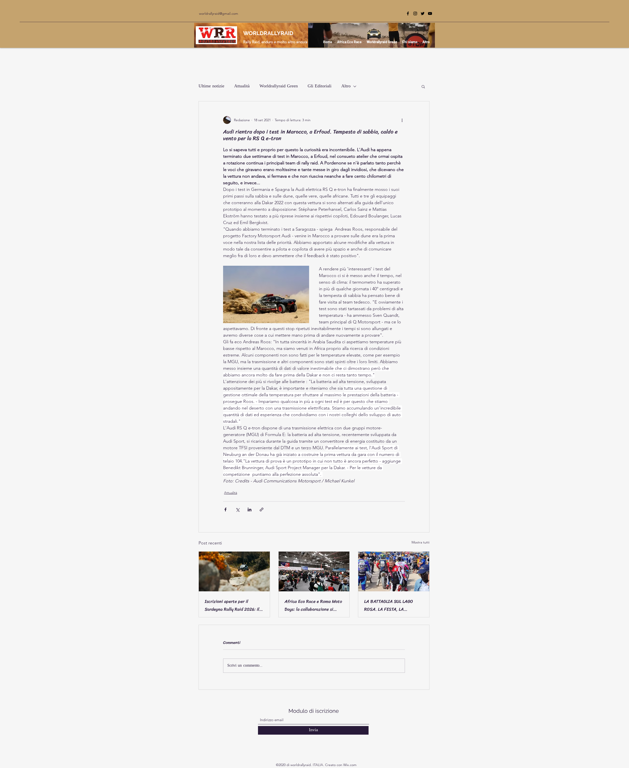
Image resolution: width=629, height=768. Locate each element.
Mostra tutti (420, 542)
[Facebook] (407, 13)
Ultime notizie (211, 86)
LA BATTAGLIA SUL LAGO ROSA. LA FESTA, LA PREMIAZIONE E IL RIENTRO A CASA (392, 605)
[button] (423, 86)
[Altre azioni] (402, 120)
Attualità (242, 86)
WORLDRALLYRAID (268, 33)
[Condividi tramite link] (261, 509)
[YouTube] (430, 13)
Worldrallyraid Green (278, 86)
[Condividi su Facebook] (225, 509)
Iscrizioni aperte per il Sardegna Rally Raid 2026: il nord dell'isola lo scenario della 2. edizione (232, 605)
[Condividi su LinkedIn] (249, 509)
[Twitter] (422, 13)
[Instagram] (415, 13)
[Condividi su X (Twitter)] (237, 509)
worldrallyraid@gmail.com (218, 13)
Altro (346, 86)
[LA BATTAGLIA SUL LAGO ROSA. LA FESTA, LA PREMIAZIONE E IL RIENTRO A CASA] (393, 571)
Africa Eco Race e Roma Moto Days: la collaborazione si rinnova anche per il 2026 (313, 605)
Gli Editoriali (319, 86)
